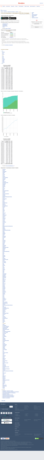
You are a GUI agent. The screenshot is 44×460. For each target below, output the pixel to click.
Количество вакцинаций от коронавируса (8, 395)
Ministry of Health (8, 28)
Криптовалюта (32, 6)
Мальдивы (4, 283)
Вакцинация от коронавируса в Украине (8, 396)
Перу (3, 315)
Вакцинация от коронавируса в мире (8, 394)
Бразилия (4, 195)
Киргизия (4, 255)
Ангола (4, 175)
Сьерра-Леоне (5, 344)
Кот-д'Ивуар (4, 262)
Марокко (4, 285)
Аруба (3, 180)
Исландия (4, 241)
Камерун (4, 249)
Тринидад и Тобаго (5, 352)
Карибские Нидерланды (6, 251)
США (3, 322)
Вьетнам (4, 206)
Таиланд (4, 346)
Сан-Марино (4, 325)
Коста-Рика (4, 261)
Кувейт (3, 264)
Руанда (4, 320)
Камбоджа (4, 248)
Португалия (4, 317)
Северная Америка (34, 14)
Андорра (4, 176)
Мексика (4, 286)
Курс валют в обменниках (27, 419)
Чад (3, 371)
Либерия (4, 269)
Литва (3, 272)
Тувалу (4, 353)
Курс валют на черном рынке (37, 419)
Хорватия (4, 369)
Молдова (4, 288)
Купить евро (25, 420)
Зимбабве (4, 233)
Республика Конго (5, 318)
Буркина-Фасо (5, 198)
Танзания (4, 348)
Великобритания (5, 202)
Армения (4, 179)
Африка (33, 16)
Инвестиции (26, 6)
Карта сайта (3, 400)
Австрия (4, 170)
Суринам (4, 343)
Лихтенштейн (4, 273)
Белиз (3, 187)
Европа (33, 12)
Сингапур (4, 335)
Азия (32, 13)
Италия (4, 243)
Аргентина (4, 178)
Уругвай (4, 361)
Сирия (3, 337)
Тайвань (4, 347)
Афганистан (4, 181)
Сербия (4, 334)
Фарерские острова (5, 362)
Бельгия (4, 188)
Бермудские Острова (6, 190)
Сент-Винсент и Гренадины (6, 331)
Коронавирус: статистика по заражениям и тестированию (11, 391)
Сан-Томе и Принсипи (6, 326)
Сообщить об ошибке (5, 409)
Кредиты (12, 6)
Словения (4, 339)
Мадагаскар (4, 277)
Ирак (3, 238)
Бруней (4, 197)
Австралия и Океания (35, 17)
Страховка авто (17, 435)
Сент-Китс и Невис (5, 332)
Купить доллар (16, 420)
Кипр (3, 254)
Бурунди (4, 199)
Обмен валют (16, 419)
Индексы (38, 6)
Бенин (3, 189)
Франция (4, 367)
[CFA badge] (12, 438)
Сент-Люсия (4, 333)
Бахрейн (4, 185)
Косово (4, 260)
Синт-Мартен (4, 336)
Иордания (4, 237)
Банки (16, 6)
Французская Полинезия (6, 368)
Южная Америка (34, 15)
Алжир (3, 173)
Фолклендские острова (6, 366)
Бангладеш (4, 183)
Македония (4, 279)
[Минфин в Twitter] (6, 413)
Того (3, 350)
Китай (3, 257)
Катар (3, 252)
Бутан (3, 200)
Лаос (3, 266)
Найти (11, 406)
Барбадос (4, 184)
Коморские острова (5, 259)
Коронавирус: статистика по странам (8, 390)
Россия (4, 319)
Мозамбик (4, 287)
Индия (3, 235)
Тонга (3, 351)
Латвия (4, 267)
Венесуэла (4, 204)
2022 (2, 63)
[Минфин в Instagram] (9, 413)
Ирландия (4, 240)
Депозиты (8, 6)
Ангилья (4, 174)
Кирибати (4, 256)
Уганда (4, 357)
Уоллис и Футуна (5, 360)
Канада (4, 250)
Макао (3, 278)
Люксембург (4, 274)
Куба (3, 263)
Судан (3, 342)
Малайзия (4, 281)
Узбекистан (4, 358)
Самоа (3, 324)
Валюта (3, 6)
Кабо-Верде (4, 245)
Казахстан (4, 246)
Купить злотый (36, 420)
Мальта (4, 284)
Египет (3, 231)
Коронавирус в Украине (6, 393)
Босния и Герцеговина (6, 193)
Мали (3, 282)
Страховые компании (36, 435)
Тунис (3, 354)
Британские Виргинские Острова (7, 196)
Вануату (4, 201)
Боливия (4, 192)
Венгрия (4, 203)
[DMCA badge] (39, 439)
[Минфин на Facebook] (1, 413)
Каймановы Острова (5, 247)
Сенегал (4, 330)
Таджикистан (4, 345)
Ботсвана (4, 194)
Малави (4, 280)
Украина (4, 359)
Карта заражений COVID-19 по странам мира (9, 392)
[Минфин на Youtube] (11, 413)
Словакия (4, 338)
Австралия (4, 169)
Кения (3, 253)
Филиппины (4, 364)
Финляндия (4, 365)
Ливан (3, 270)
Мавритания (4, 276)
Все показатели (4, 10)
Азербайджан (4, 171)
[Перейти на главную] (22, 3)
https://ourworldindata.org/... (10, 165)
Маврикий (4, 275)
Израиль (4, 234)
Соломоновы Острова (6, 340)
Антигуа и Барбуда (5, 177)
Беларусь (4, 186)
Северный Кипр (5, 328)
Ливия (3, 271)
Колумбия (4, 258)
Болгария (4, 191)
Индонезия (4, 236)
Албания (4, 172)
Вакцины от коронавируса (6, 397)
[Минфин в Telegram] (4, 413)
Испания (4, 242)
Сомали (4, 341)
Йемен (3, 244)
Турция (4, 356)
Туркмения (4, 355)
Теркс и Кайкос (5, 349)
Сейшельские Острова (6, 329)
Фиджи (3, 363)
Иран (3, 239)
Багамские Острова (5, 182)
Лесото (4, 268)
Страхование (20, 6)
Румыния (4, 321)
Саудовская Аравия (5, 327)
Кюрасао (4, 265)
